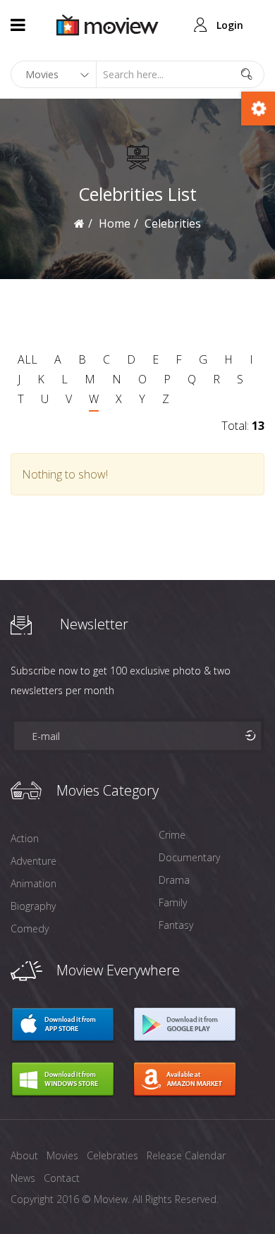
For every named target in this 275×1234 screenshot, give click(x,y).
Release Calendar (186, 1155)
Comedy (30, 928)
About (24, 1155)
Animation (33, 883)
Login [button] (229, 25)
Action (25, 838)
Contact (62, 1178)
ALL (27, 359)
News (23, 1178)
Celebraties (112, 1155)
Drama (174, 880)
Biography (33, 906)
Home (114, 223)
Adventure (33, 861)
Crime (172, 834)
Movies (62, 1155)
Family (173, 902)
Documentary (189, 857)
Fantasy (176, 925)
